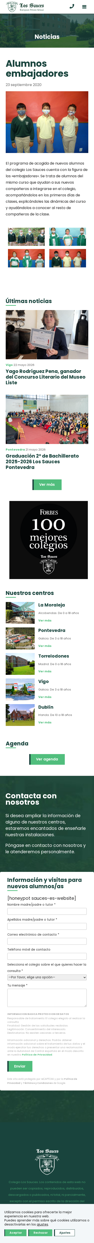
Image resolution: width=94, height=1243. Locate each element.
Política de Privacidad (37, 1054)
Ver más (47, 484)
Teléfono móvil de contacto (28, 949)
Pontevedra (15, 449)
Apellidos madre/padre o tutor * (32, 919)
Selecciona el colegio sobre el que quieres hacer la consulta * (46, 967)
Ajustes (64, 1233)
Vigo (9, 365)
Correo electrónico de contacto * (33, 934)
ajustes (42, 1224)
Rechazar (41, 1233)
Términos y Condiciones (38, 1083)
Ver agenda (47, 759)
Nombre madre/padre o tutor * (31, 905)
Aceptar (16, 1233)
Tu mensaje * (17, 985)
